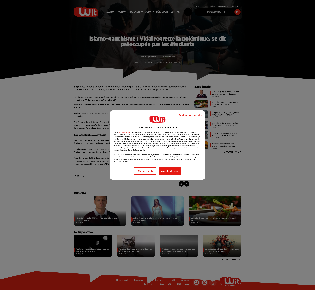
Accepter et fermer (169, 171)
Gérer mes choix (145, 171)
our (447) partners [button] (125, 132)
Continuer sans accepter (190, 115)
